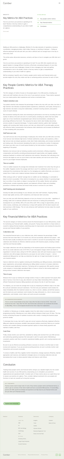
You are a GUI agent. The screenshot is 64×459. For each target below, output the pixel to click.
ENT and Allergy (22, 428)
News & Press (52, 423)
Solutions (20, 416)
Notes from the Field (39, 433)
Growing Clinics (22, 438)
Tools (35, 423)
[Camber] (6, 454)
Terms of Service (22, 454)
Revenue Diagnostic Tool (40, 431)
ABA (19, 423)
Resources (36, 416)
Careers (51, 420)
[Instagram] (60, 455)
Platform (5, 416)
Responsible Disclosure (33, 454)
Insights (35, 420)
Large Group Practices (23, 441)
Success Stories (37, 428)
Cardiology (21, 430)
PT (19, 425)
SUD (19, 433)
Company (51, 416)
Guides (35, 425)
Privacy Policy (44, 454)
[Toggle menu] (59, 3)
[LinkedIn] (57, 455)
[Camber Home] (7, 3)
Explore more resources (11, 403)
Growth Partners (22, 444)
